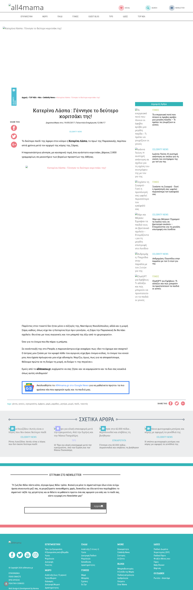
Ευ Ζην (84, 584)
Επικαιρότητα (123, 549)
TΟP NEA (32, 97)
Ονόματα (121, 581)
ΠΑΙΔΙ (60, 16)
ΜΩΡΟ (45, 16)
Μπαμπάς (85, 578)
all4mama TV (163, 16)
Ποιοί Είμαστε (15, 576)
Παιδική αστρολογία (125, 575)
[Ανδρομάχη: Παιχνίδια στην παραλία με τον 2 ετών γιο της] (142, 262)
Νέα (39, 97)
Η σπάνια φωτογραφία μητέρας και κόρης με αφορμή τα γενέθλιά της (162, 442)
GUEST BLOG (93, 16)
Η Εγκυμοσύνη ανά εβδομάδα (56, 552)
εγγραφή (98, 506)
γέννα (14, 404)
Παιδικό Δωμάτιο (161, 549)
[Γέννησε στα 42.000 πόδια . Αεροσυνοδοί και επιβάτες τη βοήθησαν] (119, 432)
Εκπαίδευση (86, 562)
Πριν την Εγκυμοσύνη (53, 549)
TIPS (111, 16)
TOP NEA (141, 16)
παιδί (76, 404)
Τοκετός (48, 565)
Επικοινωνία (14, 573)
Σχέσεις (84, 581)
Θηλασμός (49, 581)
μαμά (48, 404)
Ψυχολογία (49, 558)
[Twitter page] (19, 555)
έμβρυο (41, 404)
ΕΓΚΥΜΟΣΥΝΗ (26, 16)
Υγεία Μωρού (50, 578)
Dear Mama (122, 584)
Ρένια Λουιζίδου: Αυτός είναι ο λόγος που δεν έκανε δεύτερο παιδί (27, 442)
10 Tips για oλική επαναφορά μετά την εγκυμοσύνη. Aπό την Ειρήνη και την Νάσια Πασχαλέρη (73, 447)
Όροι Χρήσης (14, 580)
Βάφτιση (157, 568)
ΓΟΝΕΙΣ (75, 16)
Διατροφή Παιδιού (88, 555)
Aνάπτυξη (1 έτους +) (90, 549)
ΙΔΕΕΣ (125, 16)
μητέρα (63, 404)
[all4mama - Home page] (26, 7)
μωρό (70, 404)
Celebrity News (14, 101)
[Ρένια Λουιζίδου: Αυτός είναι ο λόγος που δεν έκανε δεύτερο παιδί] (28, 430)
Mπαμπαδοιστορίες (125, 568)
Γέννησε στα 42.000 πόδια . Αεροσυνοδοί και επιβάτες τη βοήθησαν (119, 446)
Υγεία (47, 555)
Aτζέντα (120, 558)
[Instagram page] (35, 555)
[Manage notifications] (6, 584)
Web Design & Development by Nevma (24, 588)
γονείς (22, 404)
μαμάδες (55, 404)
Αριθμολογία (122, 578)
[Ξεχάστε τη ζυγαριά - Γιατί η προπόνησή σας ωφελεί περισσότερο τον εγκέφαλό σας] (142, 195)
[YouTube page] (27, 555)
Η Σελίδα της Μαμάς (125, 572)
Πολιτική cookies (16, 583)
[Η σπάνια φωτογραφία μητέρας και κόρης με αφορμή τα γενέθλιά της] (164, 430)
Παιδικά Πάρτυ (160, 555)
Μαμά (83, 575)
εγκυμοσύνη (31, 404)
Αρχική (24, 97)
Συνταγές (121, 555)
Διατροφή (49, 562)
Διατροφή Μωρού (52, 584)
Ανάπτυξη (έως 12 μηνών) (55, 575)
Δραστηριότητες (52, 587)
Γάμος (156, 562)
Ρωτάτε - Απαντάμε (162, 578)
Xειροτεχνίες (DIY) (162, 552)
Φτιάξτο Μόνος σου (162, 558)
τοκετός (84, 404)
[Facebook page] (12, 555)
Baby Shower (159, 565)
